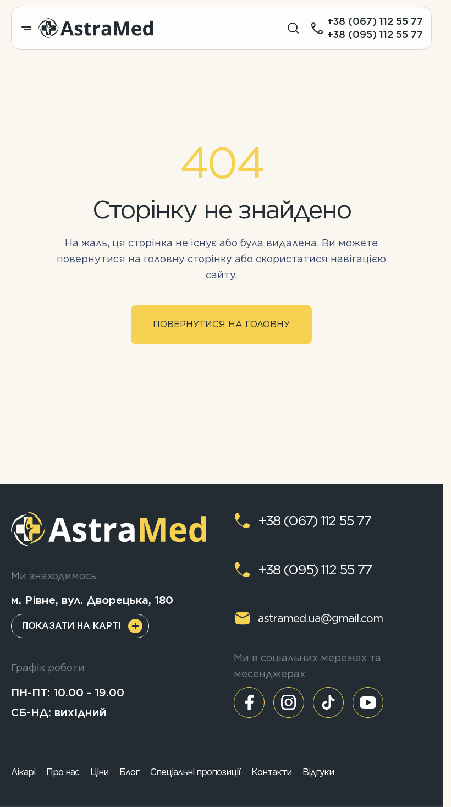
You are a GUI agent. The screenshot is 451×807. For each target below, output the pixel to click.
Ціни (99, 772)
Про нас (62, 772)
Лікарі (23, 772)
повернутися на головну (221, 324)
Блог (129, 772)
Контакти (271, 772)
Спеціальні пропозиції (195, 772)
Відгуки (318, 772)
